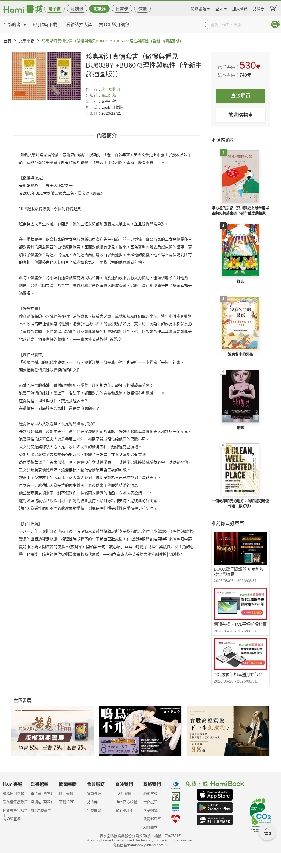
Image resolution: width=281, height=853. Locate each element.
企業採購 (150, 810)
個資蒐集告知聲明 (15, 812)
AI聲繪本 (150, 827)
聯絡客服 (150, 793)
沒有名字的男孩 (240, 354)
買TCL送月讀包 (114, 24)
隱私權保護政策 (15, 802)
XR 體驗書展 (41, 810)
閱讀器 (99, 8)
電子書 (54, 8)
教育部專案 (152, 819)
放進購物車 (240, 115)
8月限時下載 (45, 24)
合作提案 (150, 802)
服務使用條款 (13, 793)
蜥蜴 (240, 427)
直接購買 (241, 96)
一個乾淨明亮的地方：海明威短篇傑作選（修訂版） (240, 503)
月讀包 (77, 8)
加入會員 (240, 8)
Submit (275, 24)
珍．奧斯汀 (110, 89)
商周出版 (109, 95)
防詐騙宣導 (12, 819)
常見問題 (94, 810)
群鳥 (240, 281)
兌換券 (258, 8)
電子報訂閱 (124, 810)
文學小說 (26, 41)
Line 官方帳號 (126, 802)
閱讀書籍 (198, 8)
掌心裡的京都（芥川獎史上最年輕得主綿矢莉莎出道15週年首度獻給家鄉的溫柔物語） (240, 211)
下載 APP (67, 802)
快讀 (142, 8)
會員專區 (94, 793)
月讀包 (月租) (41, 802)
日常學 (122, 8)
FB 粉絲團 (123, 793)
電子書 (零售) (41, 793)
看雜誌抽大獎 (79, 24)
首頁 (7, 41)
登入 (219, 8)
